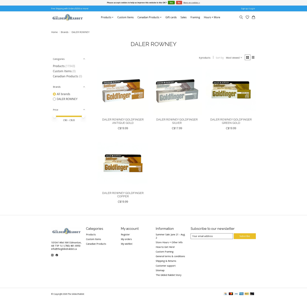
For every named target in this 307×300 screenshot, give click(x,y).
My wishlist (126, 243)
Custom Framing (164, 251)
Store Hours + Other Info (169, 242)
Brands (64, 32)
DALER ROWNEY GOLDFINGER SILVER (177, 121)
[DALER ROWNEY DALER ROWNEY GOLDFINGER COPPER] (123, 163)
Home (54, 32)
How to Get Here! (165, 246)
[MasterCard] (231, 294)
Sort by (220, 57)
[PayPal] (247, 294)
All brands (63, 94)
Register (125, 234)
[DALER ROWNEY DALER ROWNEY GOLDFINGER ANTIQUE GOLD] (123, 90)
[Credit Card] (226, 294)
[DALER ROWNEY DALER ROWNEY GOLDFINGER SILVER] (177, 90)
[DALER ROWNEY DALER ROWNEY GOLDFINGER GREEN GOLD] (231, 90)
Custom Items (125, 17)
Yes (171, 3)
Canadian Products (65, 76)
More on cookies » (191, 3)
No (179, 3)
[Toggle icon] (241, 17)
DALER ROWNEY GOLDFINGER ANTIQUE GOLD (123, 121)
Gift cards (171, 17)
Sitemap (160, 270)
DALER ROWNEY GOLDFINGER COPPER (123, 194)
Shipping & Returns (166, 260)
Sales (184, 17)
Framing (195, 17)
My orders (126, 239)
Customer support (166, 265)
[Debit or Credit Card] (252, 294)
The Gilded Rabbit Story (168, 274)
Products (59, 66)
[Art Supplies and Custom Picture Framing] (67, 17)
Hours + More (212, 17)
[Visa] (236, 294)
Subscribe (245, 236)
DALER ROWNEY (67, 99)
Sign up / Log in (248, 8)
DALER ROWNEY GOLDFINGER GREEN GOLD (231, 121)
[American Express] (241, 294)
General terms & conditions (170, 256)
